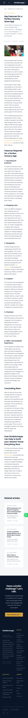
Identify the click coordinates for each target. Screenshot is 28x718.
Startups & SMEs (6, 697)
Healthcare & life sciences (6, 681)
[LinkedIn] (3, 713)
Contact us (19, 696)
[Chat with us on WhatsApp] (26, 515)
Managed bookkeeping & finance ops (20, 657)
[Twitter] (8, 713)
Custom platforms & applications (19, 646)
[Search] (8, 2)
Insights (18, 688)
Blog (5, 9)
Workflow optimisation (19, 640)
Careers (18, 693)
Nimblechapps (8, 455)
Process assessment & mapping (20, 635)
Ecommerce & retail (7, 690)
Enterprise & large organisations (7, 693)
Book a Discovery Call (13, 614)
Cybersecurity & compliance (20, 669)
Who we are (19, 678)
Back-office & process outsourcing (19, 663)
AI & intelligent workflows (20, 651)
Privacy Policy (5, 709)
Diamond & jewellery (7, 678)
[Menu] (4, 2)
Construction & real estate (7, 686)
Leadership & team (19, 681)
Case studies (19, 685)
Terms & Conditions (14, 709)
